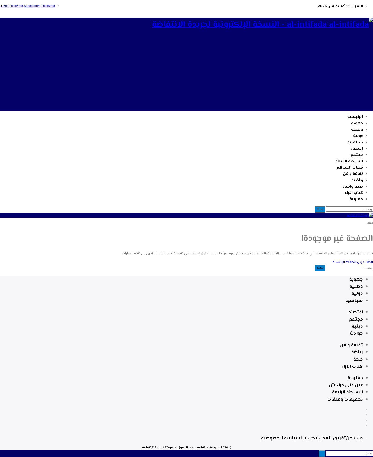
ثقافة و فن (353, 174)
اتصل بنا (309, 438)
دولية (358, 136)
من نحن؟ (353, 438)
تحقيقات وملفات (345, 399)
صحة (358, 359)
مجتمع (357, 155)
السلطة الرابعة (349, 161)
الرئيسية (355, 117)
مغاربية (356, 199)
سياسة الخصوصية (280, 438)
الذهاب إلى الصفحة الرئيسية (353, 262)
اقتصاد (356, 149)
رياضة (357, 352)
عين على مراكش (346, 385)
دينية (357, 326)
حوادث (356, 333)
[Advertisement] (186, 75)
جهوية (357, 123)
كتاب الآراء (354, 193)
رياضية (357, 180)
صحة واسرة (353, 187)
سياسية (355, 142)
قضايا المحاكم (350, 168)
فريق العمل (331, 438)
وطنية (357, 130)
